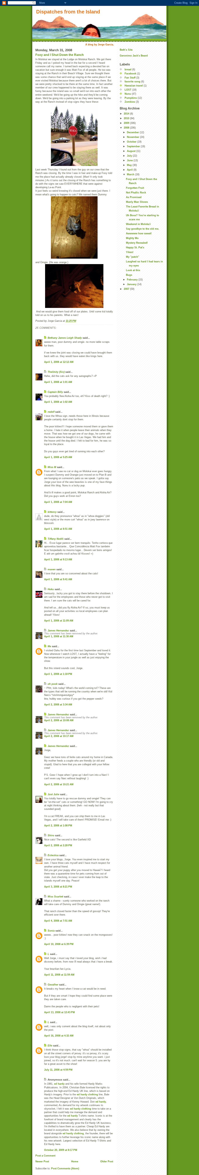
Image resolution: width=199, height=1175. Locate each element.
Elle (50, 1045)
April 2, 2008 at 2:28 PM (58, 845)
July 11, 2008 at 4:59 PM (58, 1069)
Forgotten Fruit (135, 187)
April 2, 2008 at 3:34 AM (58, 704)
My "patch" (132, 256)
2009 (127, 123)
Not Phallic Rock (136, 192)
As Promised (133, 197)
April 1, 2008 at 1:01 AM (58, 382)
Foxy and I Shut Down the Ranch (59, 54)
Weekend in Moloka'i (138, 224)
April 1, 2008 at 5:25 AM (58, 457)
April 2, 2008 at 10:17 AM (58, 736)
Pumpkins (131, 97)
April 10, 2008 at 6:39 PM (58, 944)
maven (52, 569)
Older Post (106, 1161)
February (132, 279)
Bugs (129, 274)
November (133, 137)
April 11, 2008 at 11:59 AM (59, 974)
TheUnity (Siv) (56, 371)
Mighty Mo (132, 238)
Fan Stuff (130, 77)
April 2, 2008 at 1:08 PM (58, 825)
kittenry (52, 511)
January (132, 284)
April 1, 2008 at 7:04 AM (58, 502)
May (130, 165)
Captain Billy (55, 391)
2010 (127, 118)
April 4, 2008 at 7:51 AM (58, 920)
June (130, 160)
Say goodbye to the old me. (142, 228)
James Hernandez (58, 630)
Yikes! (129, 252)
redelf (51, 411)
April (130, 169)
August (131, 151)
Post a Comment (45, 1155)
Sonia (51, 930)
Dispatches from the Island (68, 12)
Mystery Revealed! (137, 242)
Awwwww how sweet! (139, 233)
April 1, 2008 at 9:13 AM (58, 559)
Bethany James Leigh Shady (65, 337)
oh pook (53, 683)
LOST (128, 89)
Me (49, 646)
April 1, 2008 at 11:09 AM (58, 620)
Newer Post (42, 1161)
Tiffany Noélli (56, 538)
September (134, 146)
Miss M (52, 467)
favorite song (132, 81)
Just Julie (53, 794)
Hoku (51, 589)
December (133, 132)
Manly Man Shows (137, 201)
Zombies (130, 101)
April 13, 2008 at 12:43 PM (59, 1012)
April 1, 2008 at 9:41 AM (58, 579)
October (132, 141)
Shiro (51, 835)
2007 (127, 288)
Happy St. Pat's (135, 247)
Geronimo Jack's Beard (134, 55)
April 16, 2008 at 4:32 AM (58, 1035)
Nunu (128, 93)
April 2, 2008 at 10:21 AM (58, 784)
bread (128, 69)
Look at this (133, 270)
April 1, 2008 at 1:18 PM (58, 674)
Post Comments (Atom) (65, 1168)
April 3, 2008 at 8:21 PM (58, 886)
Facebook (130, 73)
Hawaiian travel (134, 85)
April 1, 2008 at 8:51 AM (58, 528)
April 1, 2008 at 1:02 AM (58, 401)
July (130, 155)
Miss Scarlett (55, 896)
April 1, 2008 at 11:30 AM (58, 636)
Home (74, 1161)
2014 (127, 113)
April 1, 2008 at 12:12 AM (58, 362)
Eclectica (53, 855)
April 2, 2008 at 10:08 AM (58, 720)
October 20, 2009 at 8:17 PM (60, 1150)
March (131, 174)
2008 (127, 127)
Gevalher (53, 984)
